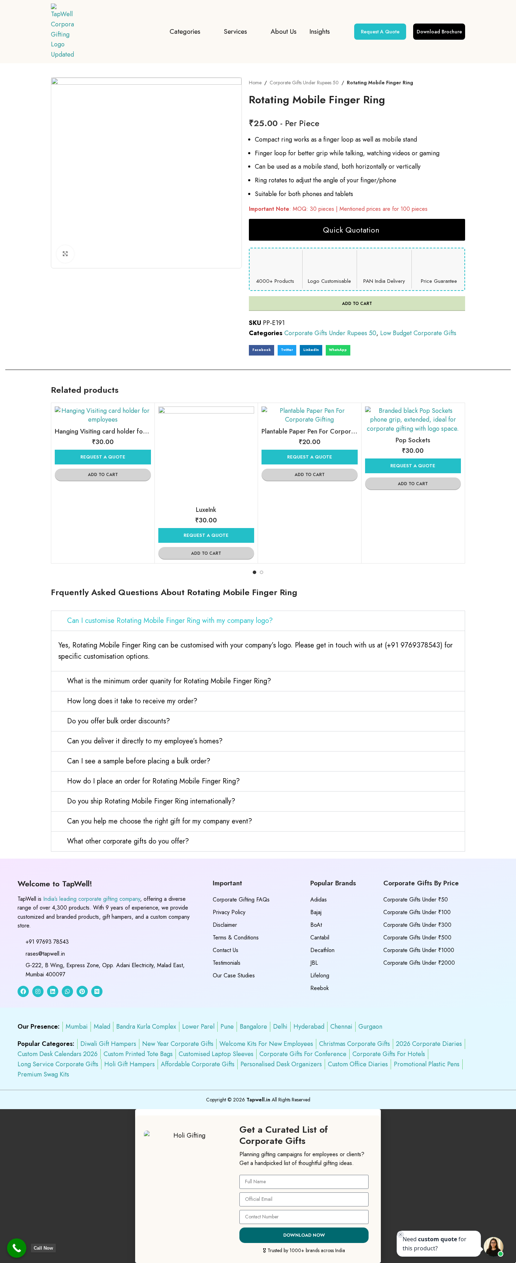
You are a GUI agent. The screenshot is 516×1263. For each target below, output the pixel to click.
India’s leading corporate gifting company (91, 899)
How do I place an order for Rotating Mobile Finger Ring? (153, 781)
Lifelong (319, 975)
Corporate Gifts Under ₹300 (417, 925)
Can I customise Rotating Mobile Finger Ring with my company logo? (170, 621)
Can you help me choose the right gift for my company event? (159, 821)
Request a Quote (102, 457)
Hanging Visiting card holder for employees (116, 431)
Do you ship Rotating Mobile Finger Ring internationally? (151, 801)
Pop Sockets (413, 440)
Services (235, 31)
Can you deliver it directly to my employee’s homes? (145, 741)
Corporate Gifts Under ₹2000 (419, 963)
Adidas (318, 900)
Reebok (319, 988)
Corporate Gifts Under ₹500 (417, 937)
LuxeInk (206, 509)
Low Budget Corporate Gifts (418, 333)
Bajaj (316, 912)
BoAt (316, 925)
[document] (258, 1186)
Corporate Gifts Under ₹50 (415, 900)
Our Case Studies (234, 975)
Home (255, 82)
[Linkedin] (52, 991)
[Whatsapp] (67, 991)
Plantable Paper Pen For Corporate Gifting (321, 431)
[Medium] (96, 991)
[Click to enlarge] (65, 254)
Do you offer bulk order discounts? (118, 721)
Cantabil (319, 937)
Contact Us (225, 950)
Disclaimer (225, 925)
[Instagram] (38, 991)
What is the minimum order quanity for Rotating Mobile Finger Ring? (169, 681)
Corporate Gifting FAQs (241, 900)
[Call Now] (16, 1248)
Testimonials (226, 963)
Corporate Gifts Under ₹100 (417, 912)
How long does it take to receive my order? (132, 701)
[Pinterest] (82, 991)
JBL (314, 963)
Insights (319, 31)
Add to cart (357, 303)
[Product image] (103, 415)
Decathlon (322, 950)
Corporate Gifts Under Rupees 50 (304, 82)
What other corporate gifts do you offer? (128, 841)
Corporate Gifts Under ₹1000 (418, 950)
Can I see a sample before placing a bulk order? (138, 761)
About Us (284, 31)
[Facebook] (23, 991)
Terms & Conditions (236, 937)
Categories (185, 31)
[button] (261, 350)
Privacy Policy (229, 912)
